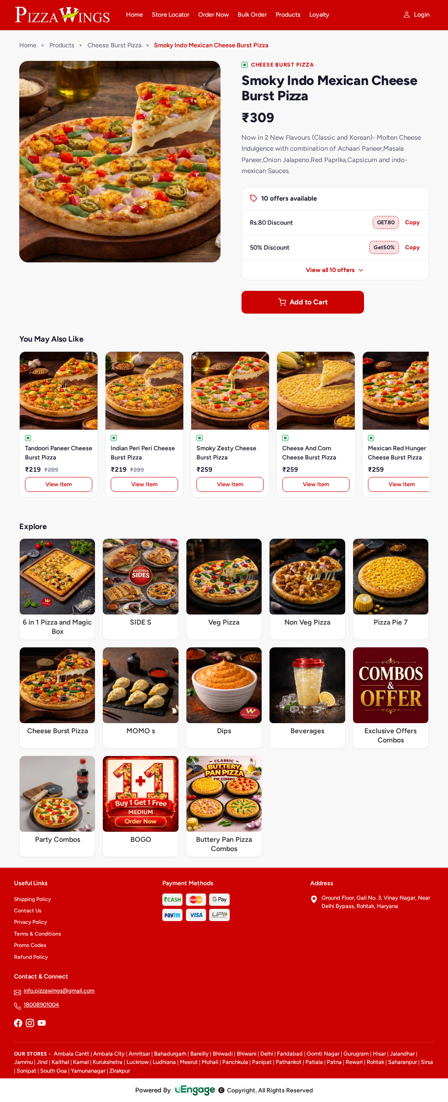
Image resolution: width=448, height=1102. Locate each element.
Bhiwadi (223, 1053)
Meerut (189, 1062)
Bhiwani (246, 1053)
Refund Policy (31, 957)
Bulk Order (252, 14)
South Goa (53, 1070)
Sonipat (26, 1070)
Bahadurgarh (170, 1053)
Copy (412, 222)
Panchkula (235, 1062)
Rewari (354, 1062)
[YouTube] (42, 1024)
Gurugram (356, 1053)
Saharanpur (402, 1062)
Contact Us (28, 911)
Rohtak (375, 1062)
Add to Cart (309, 302)
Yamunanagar (88, 1070)
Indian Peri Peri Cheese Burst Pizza (143, 453)
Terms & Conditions (37, 934)
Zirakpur (119, 1070)
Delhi (266, 1053)
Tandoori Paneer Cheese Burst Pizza (58, 453)
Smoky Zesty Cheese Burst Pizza (226, 453)
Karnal (81, 1062)
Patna (334, 1062)
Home (134, 14)
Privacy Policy (30, 922)
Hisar (379, 1053)
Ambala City (109, 1053)
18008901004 (41, 1004)
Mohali (210, 1062)
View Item (59, 484)
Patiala (314, 1062)
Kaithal (60, 1062)
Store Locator (170, 14)
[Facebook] (18, 1024)
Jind (42, 1062)
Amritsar (139, 1053)
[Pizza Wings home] (65, 15)
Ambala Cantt (71, 1053)
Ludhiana (164, 1062)
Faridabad (290, 1053)
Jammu (23, 1062)
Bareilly (199, 1053)
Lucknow (137, 1062)
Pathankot (288, 1062)
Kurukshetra (107, 1062)
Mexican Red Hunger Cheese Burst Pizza (397, 453)
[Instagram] (30, 1024)
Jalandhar (402, 1053)
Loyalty (319, 14)
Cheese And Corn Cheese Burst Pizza (309, 453)
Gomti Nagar (323, 1053)
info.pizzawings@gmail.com (59, 990)
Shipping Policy (32, 899)
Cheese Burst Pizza (114, 45)
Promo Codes (30, 945)
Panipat (262, 1062)
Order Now (213, 14)
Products (288, 14)
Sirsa (427, 1062)
